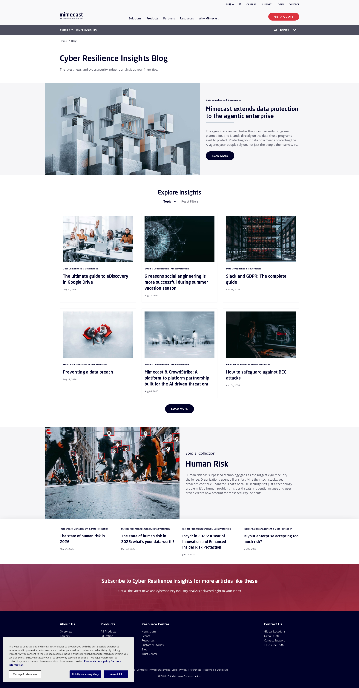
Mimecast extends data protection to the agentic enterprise (252, 112)
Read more (220, 156)
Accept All (116, 674)
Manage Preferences (25, 674)
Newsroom (149, 631)
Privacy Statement (159, 669)
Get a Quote (283, 16)
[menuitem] (135, 20)
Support (266, 4)
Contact (294, 4)
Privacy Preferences (190, 669)
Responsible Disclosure (215, 669)
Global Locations (275, 631)
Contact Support (274, 640)
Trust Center (149, 654)
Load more (179, 409)
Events (146, 636)
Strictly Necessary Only (85, 674)
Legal (174, 669)
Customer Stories (153, 645)
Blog (144, 649)
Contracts (142, 669)
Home (63, 41)
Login (280, 4)
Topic (167, 201)
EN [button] (227, 4)
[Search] (240, 4)
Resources (148, 640)
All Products (108, 631)
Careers (251, 4)
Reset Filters (190, 201)
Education (107, 636)
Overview (66, 631)
